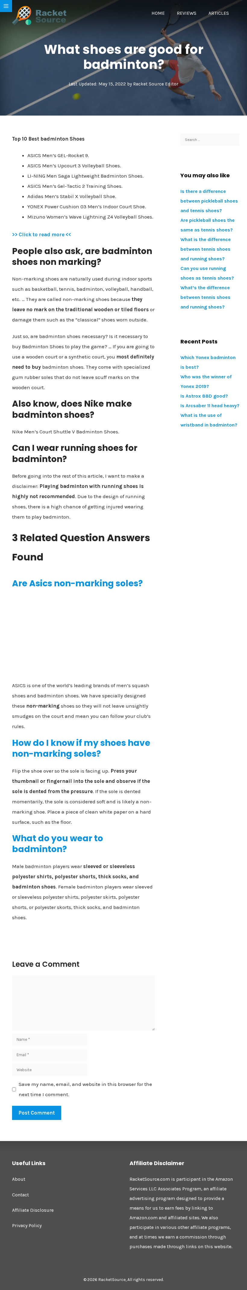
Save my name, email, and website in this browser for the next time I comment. (85, 1089)
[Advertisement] (83, 637)
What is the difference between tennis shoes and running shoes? (205, 249)
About (18, 1179)
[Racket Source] (39, 15)
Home (158, 13)
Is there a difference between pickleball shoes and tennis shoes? (209, 200)
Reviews (186, 13)
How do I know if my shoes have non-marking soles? (81, 748)
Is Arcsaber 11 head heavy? (209, 405)
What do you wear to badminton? (57, 844)
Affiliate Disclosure (33, 1210)
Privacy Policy (27, 1225)
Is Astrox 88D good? (204, 396)
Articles (218, 13)
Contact (20, 1195)
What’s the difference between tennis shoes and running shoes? (205, 297)
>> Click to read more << (41, 234)
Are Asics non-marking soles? (77, 583)
